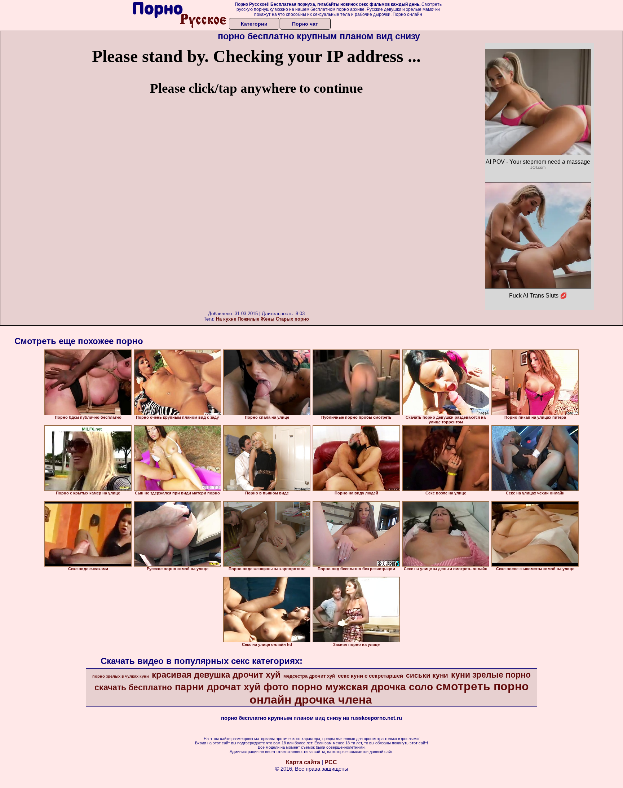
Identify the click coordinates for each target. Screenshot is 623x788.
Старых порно (292, 319)
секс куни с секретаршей (370, 676)
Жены (267, 319)
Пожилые (248, 319)
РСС (330, 762)
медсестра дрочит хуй (309, 676)
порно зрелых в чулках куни (120, 676)
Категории (254, 24)
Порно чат (305, 24)
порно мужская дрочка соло (362, 686)
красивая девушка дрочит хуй (216, 674)
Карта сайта (303, 762)
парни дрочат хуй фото (232, 687)
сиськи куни (427, 675)
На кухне (226, 319)
